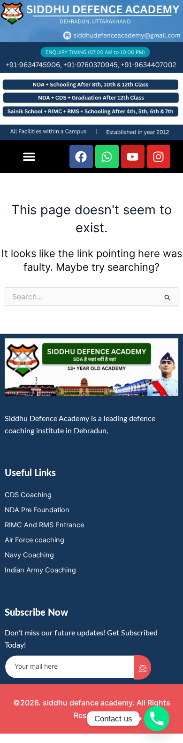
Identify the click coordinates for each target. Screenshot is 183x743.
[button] (29, 156)
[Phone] (156, 718)
